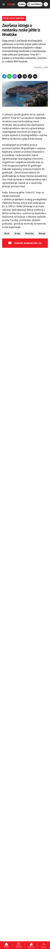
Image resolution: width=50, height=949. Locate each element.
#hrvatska (29, 233)
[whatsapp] (9, 76)
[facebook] (4, 76)
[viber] (14, 76)
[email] (24, 76)
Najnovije (19, 947)
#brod (6, 233)
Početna (6, 947)
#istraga (42, 233)
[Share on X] (19, 76)
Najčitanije (31, 947)
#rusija (17, 233)
